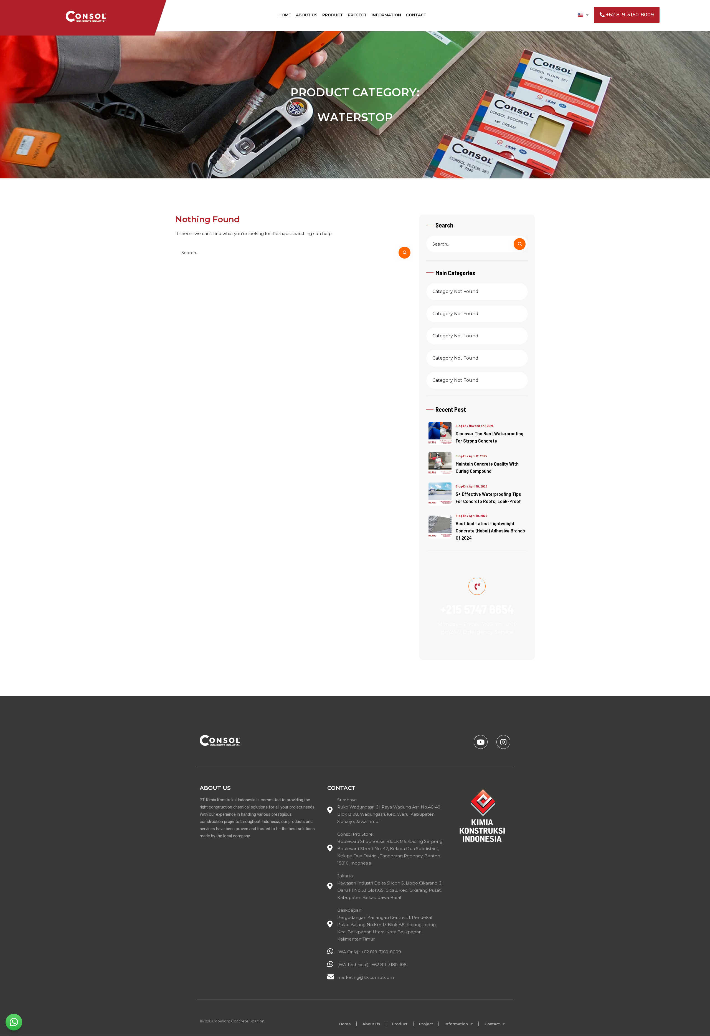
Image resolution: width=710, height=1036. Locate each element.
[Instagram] (503, 742)
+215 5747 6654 (477, 609)
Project (357, 14)
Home (284, 14)
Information (386, 14)
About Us (306, 14)
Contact (416, 14)
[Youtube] (481, 742)
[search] (404, 253)
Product (332, 14)
